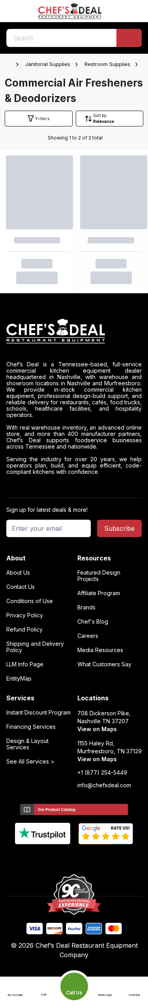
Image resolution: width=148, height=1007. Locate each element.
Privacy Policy (24, 615)
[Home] (10, 64)
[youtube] (58, 857)
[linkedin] (89, 857)
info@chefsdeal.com (104, 785)
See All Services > (30, 761)
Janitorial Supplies (47, 64)
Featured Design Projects (98, 576)
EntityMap (19, 678)
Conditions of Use (29, 601)
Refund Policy (24, 629)
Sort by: (100, 115)
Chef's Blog (92, 622)
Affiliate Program (98, 593)
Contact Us (20, 587)
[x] (74, 857)
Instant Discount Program (38, 712)
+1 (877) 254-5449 (102, 772)
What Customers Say (104, 664)
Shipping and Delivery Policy (35, 647)
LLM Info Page (24, 664)
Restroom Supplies (107, 64)
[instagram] (105, 857)
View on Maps (97, 729)
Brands (86, 607)
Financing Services (31, 727)
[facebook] (43, 857)
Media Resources (100, 650)
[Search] (129, 38)
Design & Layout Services (27, 744)
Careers (87, 636)
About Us (18, 573)
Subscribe (119, 528)
